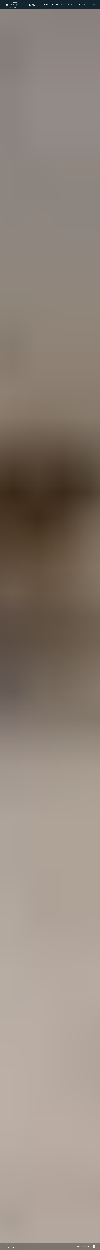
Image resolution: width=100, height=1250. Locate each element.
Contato (69, 5)
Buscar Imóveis (57, 5)
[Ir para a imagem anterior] (7, 1246)
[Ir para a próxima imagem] (12, 1246)
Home (46, 5)
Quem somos (81, 5)
